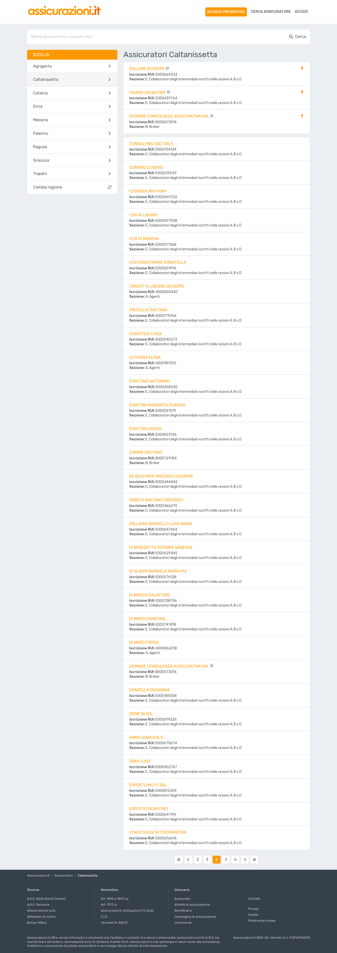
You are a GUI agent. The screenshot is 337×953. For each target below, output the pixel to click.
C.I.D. (104, 916)
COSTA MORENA (144, 238)
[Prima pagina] (179, 859)
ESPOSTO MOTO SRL (148, 785)
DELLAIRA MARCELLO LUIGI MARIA (160, 523)
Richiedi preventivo (226, 12)
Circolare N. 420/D (114, 922)
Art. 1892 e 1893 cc (115, 899)
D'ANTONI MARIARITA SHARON (157, 405)
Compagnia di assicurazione (195, 916)
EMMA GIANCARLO (146, 737)
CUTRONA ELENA (145, 357)
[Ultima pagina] (254, 859)
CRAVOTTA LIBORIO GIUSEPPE (157, 286)
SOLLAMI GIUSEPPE (147, 68)
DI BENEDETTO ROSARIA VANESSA (160, 547)
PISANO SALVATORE (148, 92)
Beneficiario (183, 910)
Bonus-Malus (37, 922)
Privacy (253, 909)
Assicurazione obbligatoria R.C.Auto (127, 910)
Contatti (254, 899)
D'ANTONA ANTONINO (149, 381)
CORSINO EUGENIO (146, 167)
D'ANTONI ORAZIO (145, 428)
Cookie (253, 915)
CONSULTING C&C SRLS (151, 143)
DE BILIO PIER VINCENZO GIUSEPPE (161, 476)
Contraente (183, 922)
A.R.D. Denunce (38, 904)
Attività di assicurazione (192, 904)
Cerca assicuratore (271, 12)
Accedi (301, 12)
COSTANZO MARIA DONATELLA (157, 262)
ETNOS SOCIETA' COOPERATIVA (158, 832)
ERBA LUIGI (139, 761)
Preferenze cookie (262, 920)
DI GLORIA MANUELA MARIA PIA (158, 571)
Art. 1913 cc (109, 904)
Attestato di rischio (41, 916)
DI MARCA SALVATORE (149, 595)
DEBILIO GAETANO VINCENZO (156, 500)
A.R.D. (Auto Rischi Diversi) (46, 899)
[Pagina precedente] (188, 859)
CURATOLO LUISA (145, 333)
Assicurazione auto (41, 910)
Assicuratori (64, 875)
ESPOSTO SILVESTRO (148, 808)
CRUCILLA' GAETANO (148, 310)
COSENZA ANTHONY (148, 191)
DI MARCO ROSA (144, 642)
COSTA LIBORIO (143, 215)
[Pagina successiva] (245, 859)
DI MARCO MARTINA (147, 618)
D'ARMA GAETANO (145, 452)
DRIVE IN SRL (141, 713)
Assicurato (182, 899)
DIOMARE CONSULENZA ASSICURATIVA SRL (169, 116)
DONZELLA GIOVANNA (149, 690)
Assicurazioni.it (38, 875)
